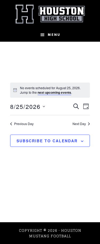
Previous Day (24, 124)
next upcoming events (54, 92)
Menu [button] (54, 35)
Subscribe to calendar (47, 140)
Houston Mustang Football (50, 14)
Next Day (79, 124)
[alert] (50, 90)
